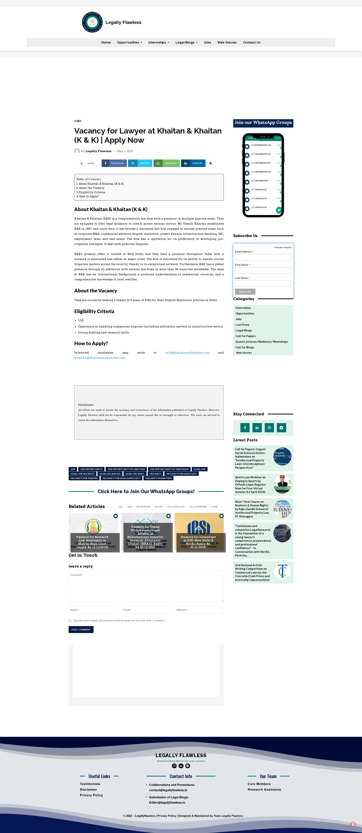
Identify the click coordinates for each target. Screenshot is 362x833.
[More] (211, 163)
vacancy (155, 473)
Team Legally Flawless (228, 815)
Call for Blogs (176, 506)
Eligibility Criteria (92, 192)
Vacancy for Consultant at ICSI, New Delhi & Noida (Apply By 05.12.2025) (198, 542)
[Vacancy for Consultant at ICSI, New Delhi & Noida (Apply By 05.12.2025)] (199, 532)
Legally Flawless (98, 151)
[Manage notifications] (353, 825)
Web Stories (242, 352)
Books (159, 506)
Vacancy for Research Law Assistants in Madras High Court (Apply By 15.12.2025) (92, 542)
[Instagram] (269, 427)
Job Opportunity (91, 469)
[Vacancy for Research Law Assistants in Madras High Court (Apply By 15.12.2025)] (93, 532)
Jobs (77, 121)
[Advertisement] (181, 86)
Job (73, 469)
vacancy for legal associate (121, 478)
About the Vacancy (91, 188)
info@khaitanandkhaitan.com (187, 352)
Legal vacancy (135, 473)
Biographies (143, 506)
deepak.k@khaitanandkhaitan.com (99, 357)
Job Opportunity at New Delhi (169, 469)
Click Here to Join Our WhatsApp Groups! (146, 491)
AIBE (129, 506)
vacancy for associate (181, 473)
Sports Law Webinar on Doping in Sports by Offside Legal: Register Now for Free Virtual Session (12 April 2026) (250, 484)
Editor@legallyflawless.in (167, 802)
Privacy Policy (166, 815)
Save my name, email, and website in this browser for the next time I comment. (119, 620)
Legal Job (200, 469)
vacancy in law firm (158, 478)
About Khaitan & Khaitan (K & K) (101, 183)
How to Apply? (89, 196)
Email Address (244, 251)
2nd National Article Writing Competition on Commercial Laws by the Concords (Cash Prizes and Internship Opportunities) (252, 572)
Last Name (242, 278)
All (121, 506)
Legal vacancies (110, 473)
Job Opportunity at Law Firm (126, 469)
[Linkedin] (257, 427)
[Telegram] (281, 427)
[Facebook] (245, 427)
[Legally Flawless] (77, 151)
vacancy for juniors (84, 478)
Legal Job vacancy (82, 473)
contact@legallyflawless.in (168, 790)
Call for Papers (198, 506)
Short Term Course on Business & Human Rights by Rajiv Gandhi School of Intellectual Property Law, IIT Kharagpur (252, 509)
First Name (242, 265)
